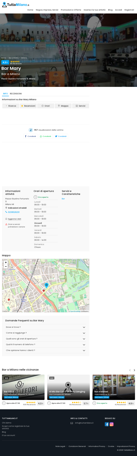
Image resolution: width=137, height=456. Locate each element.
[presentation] (130, 370)
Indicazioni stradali (17, 208)
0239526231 (14, 212)
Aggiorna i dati (14, 219)
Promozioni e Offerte (71, 10)
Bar (63, 198)
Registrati (129, 10)
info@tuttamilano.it (84, 423)
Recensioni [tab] (16, 93)
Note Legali (60, 446)
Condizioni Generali (77, 446)
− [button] (6, 266)
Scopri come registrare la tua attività (15, 427)
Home (30, 10)
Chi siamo (6, 423)
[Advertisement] (50, 116)
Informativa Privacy (97, 446)
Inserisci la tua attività (94, 10)
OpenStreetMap (75, 311)
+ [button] (6, 262)
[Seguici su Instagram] (112, 424)
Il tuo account (8, 435)
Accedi (118, 10)
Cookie (111, 446)
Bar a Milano (14, 58)
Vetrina (24, 58)
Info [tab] (5, 93)
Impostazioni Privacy (126, 446)
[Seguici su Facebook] (107, 424)
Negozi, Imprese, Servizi (47, 10)
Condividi (31, 136)
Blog (110, 10)
